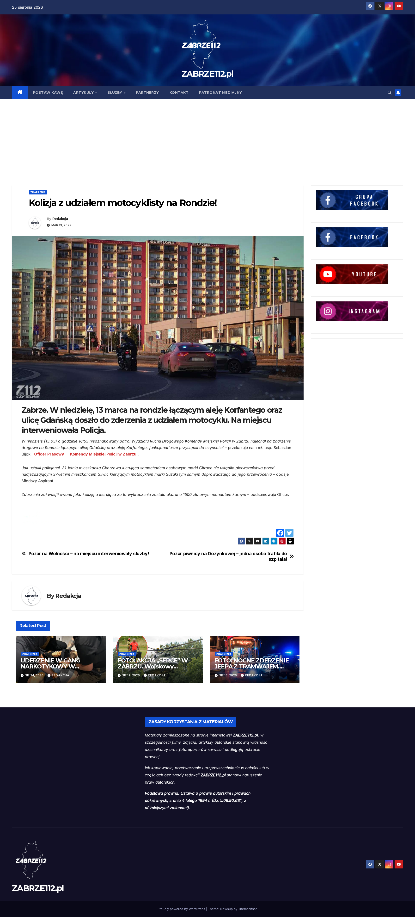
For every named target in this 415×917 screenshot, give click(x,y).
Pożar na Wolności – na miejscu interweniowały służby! (89, 553)
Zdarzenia (38, 192)
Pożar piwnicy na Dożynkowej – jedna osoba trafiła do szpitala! (228, 556)
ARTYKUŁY (84, 92)
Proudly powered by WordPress (182, 909)
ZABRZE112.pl (207, 74)
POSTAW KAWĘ (48, 92)
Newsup (226, 909)
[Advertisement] (207, 134)
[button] (389, 92)
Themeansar (247, 909)
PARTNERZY (147, 92)
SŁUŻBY (115, 92)
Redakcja (60, 219)
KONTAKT (179, 92)
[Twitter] (289, 533)
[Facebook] (280, 533)
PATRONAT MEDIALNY (220, 92)
